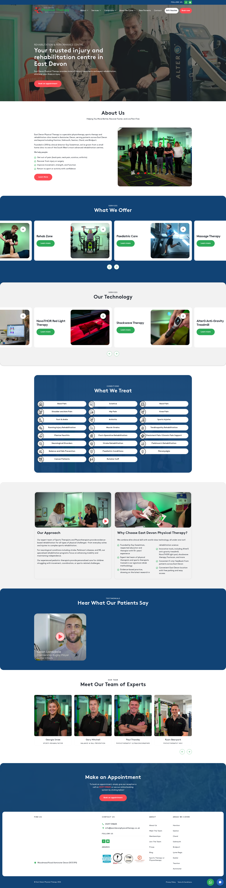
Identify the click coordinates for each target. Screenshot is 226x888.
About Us (153, 825)
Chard (175, 836)
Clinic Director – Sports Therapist (173, 743)
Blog (151, 852)
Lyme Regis (177, 852)
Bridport (176, 847)
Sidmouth (177, 842)
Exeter (175, 858)
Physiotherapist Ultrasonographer (53, 743)
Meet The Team (155, 831)
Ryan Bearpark (93, 740)
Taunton (176, 863)
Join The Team (155, 842)
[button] (109, 266)
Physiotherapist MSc (93, 743)
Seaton (176, 831)
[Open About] (87, 10)
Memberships (155, 836)
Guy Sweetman (72, 145)
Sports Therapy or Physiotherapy (156, 859)
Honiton (176, 825)
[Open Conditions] (115, 10)
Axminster (177, 869)
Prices (151, 847)
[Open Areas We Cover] (135, 10)
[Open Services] (100, 10)
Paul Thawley (53, 740)
